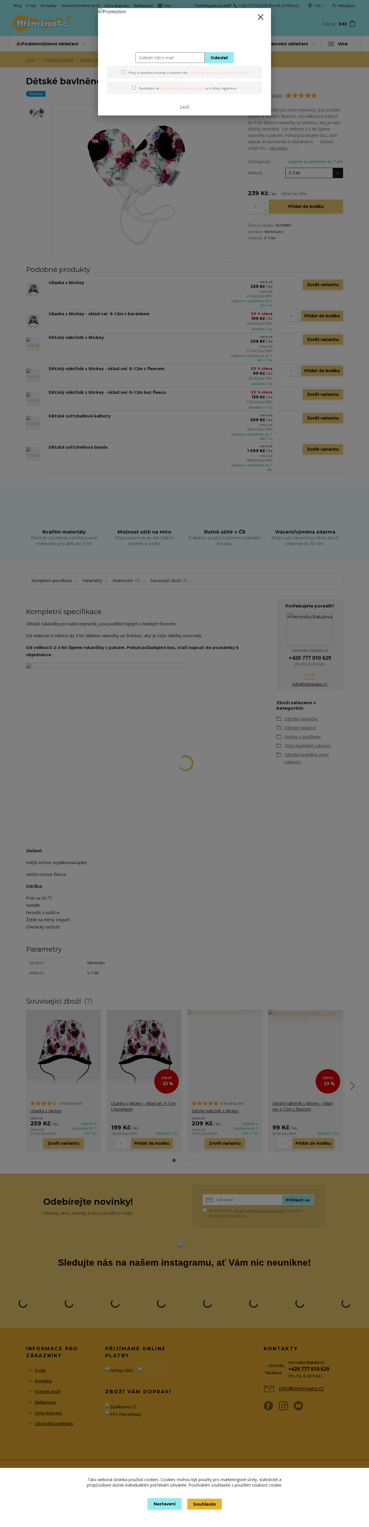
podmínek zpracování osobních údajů (218, 72)
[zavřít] (260, 17)
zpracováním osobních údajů (182, 88)
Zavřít (184, 106)
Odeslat (219, 57)
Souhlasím (204, 1504)
